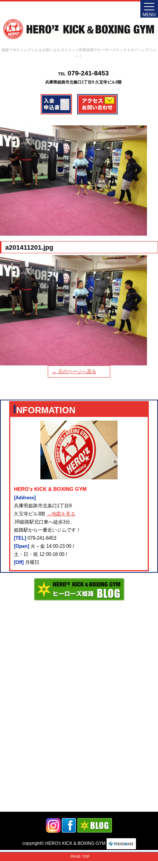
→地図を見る (61, 514)
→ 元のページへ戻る (74, 371)
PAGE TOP (80, 856)
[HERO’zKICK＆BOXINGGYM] (79, 29)
